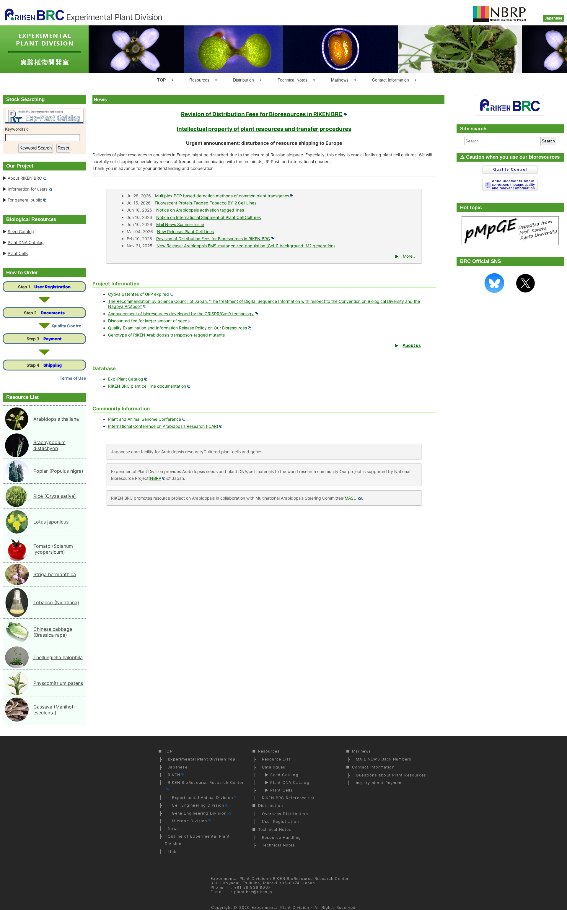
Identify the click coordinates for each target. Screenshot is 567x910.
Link (172, 851)
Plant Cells (18, 253)
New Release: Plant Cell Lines (185, 231)
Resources (199, 80)
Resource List (276, 759)
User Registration (52, 286)
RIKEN (174, 775)
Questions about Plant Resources (391, 775)
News (173, 828)
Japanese (178, 767)
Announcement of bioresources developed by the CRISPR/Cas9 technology (181, 313)
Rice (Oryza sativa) (54, 496)
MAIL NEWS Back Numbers (383, 759)
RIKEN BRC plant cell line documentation (147, 386)
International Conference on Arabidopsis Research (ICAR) (163, 426)
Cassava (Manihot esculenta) (53, 710)
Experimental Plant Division (280, 907)
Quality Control (67, 325)
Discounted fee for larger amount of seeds (149, 320)
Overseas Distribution (285, 814)
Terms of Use (73, 378)
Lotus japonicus (51, 522)
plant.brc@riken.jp (253, 892)
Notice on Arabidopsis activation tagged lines (200, 209)
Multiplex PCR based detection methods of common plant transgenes (222, 195)
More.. (409, 256)
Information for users (28, 188)
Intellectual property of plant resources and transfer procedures (264, 129)
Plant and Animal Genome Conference (144, 419)
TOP (161, 80)
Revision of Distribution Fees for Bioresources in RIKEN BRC (262, 114)
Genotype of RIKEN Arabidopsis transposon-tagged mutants (166, 334)
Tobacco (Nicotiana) (56, 602)
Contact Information (390, 80)
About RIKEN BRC (25, 178)
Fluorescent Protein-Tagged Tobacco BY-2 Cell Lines (205, 202)
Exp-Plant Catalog (125, 378)
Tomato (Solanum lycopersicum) (53, 549)
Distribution (243, 80)
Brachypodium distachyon (49, 445)
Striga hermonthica (54, 574)
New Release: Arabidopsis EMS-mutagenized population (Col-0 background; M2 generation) (246, 245)
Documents (53, 312)
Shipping (52, 365)
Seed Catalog (21, 231)
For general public (25, 199)
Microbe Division (187, 821)
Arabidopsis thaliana (56, 419)
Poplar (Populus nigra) (58, 471)
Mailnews (339, 80)
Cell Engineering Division (196, 805)
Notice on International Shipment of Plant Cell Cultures (208, 217)
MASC (350, 497)
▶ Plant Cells (277, 790)
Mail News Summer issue (180, 224)
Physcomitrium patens (58, 683)
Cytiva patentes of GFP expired (138, 294)
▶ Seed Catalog (280, 775)
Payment (52, 338)
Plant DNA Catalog (26, 242)
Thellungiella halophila (58, 657)
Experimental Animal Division (200, 797)
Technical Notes (292, 80)
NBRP (155, 478)
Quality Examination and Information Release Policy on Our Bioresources (177, 327)
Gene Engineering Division (197, 813)
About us (412, 345)
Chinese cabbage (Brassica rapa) (52, 632)
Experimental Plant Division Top (201, 759)
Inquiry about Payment (379, 783)
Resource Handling (281, 837)
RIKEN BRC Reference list (288, 798)
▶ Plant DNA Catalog (285, 782)
